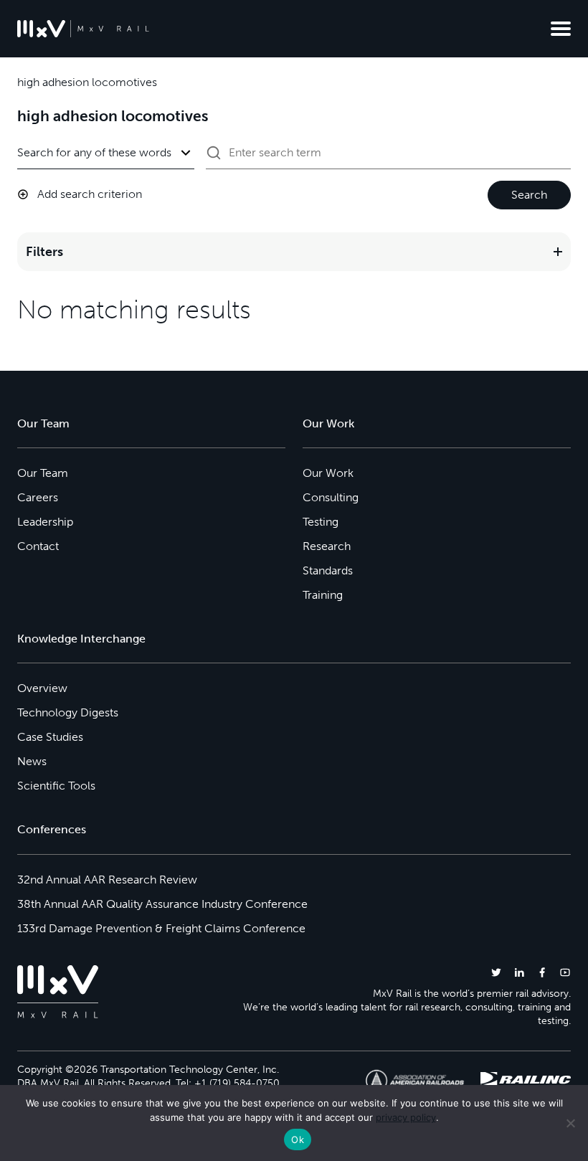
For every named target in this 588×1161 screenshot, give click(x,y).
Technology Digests (67, 712)
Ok (297, 1139)
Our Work (328, 473)
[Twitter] (496, 972)
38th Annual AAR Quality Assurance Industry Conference (162, 904)
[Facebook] (542, 972)
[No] (570, 1123)
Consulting (331, 497)
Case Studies (50, 737)
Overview (42, 688)
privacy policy (406, 1117)
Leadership (45, 522)
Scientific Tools (56, 785)
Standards (328, 570)
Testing (320, 522)
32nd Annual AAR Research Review (107, 879)
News (32, 761)
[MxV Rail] (83, 28)
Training (323, 595)
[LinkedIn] (519, 972)
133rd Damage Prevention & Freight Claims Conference (161, 928)
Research (327, 546)
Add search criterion (89, 194)
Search (529, 195)
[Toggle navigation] (561, 29)
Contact (38, 546)
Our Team (42, 473)
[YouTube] (565, 972)
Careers (37, 497)
